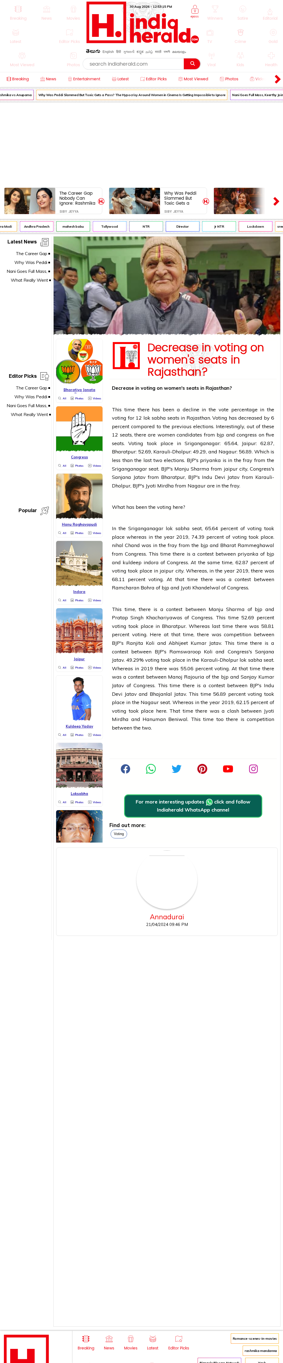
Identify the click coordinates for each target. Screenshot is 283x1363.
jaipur (231, 469)
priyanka (211, 460)
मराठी (158, 52)
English (108, 52)
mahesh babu (69, 226)
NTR (141, 226)
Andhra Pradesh (32, 226)
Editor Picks (23, 377)
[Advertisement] (141, 144)
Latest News (22, 242)
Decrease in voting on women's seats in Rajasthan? (206, 360)
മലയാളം (179, 52)
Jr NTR (215, 226)
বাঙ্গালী (167, 52)
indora (151, 562)
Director (178, 226)
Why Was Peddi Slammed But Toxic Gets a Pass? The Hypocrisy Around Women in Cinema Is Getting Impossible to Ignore (127, 95)
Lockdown (251, 226)
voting (119, 834)
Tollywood (105, 226)
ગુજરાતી (128, 52)
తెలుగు (93, 52)
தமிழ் (149, 52)
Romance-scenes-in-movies (255, 1338)
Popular (28, 511)
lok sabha (154, 418)
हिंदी (118, 52)
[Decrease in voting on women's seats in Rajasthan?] (167, 333)
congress (247, 435)
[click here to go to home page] (143, 41)
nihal (118, 545)
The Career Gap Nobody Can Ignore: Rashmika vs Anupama (77, 198)
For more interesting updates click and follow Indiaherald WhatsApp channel (193, 806)
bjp (220, 435)
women (166, 435)
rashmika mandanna (261, 1351)
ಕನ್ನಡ (140, 52)
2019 (182, 537)
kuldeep (132, 562)
